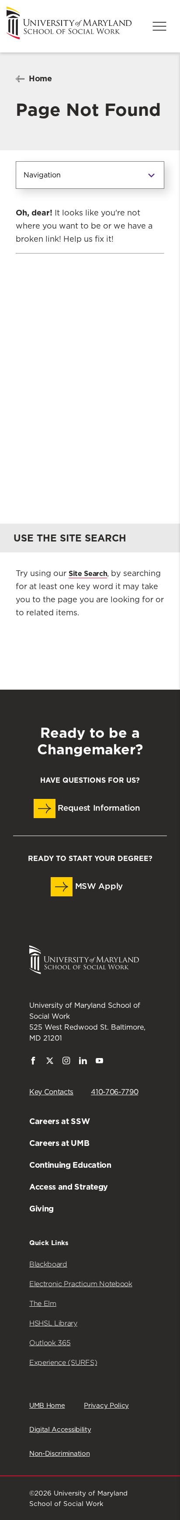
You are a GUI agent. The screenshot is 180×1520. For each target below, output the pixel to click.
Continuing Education (70, 1164)
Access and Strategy (68, 1186)
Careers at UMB (59, 1143)
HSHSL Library (53, 1323)
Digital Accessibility (60, 1429)
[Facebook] (33, 1062)
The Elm (42, 1303)
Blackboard (48, 1264)
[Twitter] (50, 1062)
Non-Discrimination (59, 1454)
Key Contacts (51, 1092)
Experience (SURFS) (63, 1362)
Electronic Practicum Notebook (80, 1283)
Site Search (88, 573)
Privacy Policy (106, 1405)
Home (40, 78)
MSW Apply (98, 886)
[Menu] (159, 26)
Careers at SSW (59, 1121)
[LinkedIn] (83, 1062)
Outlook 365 (49, 1342)
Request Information (97, 808)
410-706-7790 (114, 1092)
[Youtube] (100, 1062)
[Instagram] (66, 1062)
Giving (41, 1208)
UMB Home (47, 1405)
